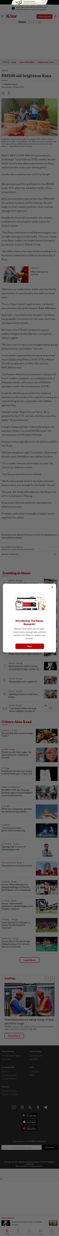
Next (29, 646)
